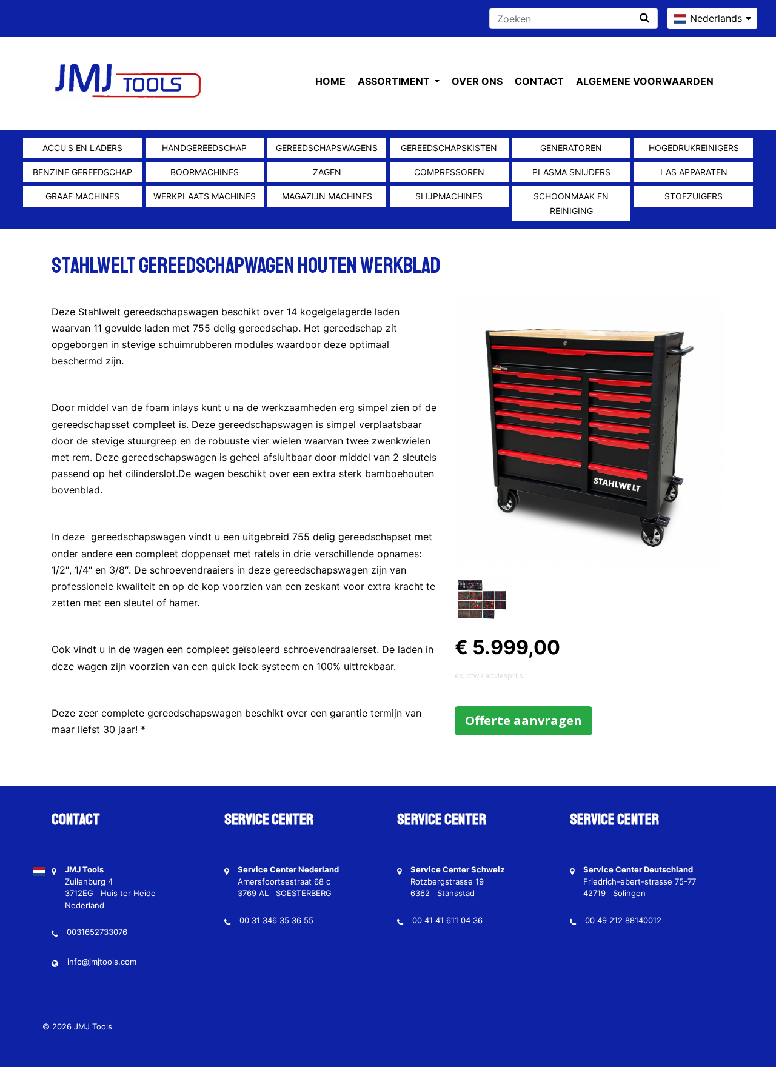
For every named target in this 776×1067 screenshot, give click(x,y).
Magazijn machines (327, 196)
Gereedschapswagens (327, 147)
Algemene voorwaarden (645, 81)
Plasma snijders (571, 172)
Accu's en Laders (82, 147)
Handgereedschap (204, 147)
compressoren (449, 172)
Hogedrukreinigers (694, 147)
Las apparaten (694, 172)
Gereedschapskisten (449, 147)
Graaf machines (82, 196)
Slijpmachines (449, 196)
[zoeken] (644, 18)
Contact (539, 81)
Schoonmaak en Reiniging (571, 203)
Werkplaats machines (204, 196)
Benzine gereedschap (82, 172)
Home (330, 81)
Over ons (477, 81)
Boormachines (204, 172)
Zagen (327, 172)
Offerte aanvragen (523, 720)
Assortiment (395, 81)
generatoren (571, 147)
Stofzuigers (693, 196)
